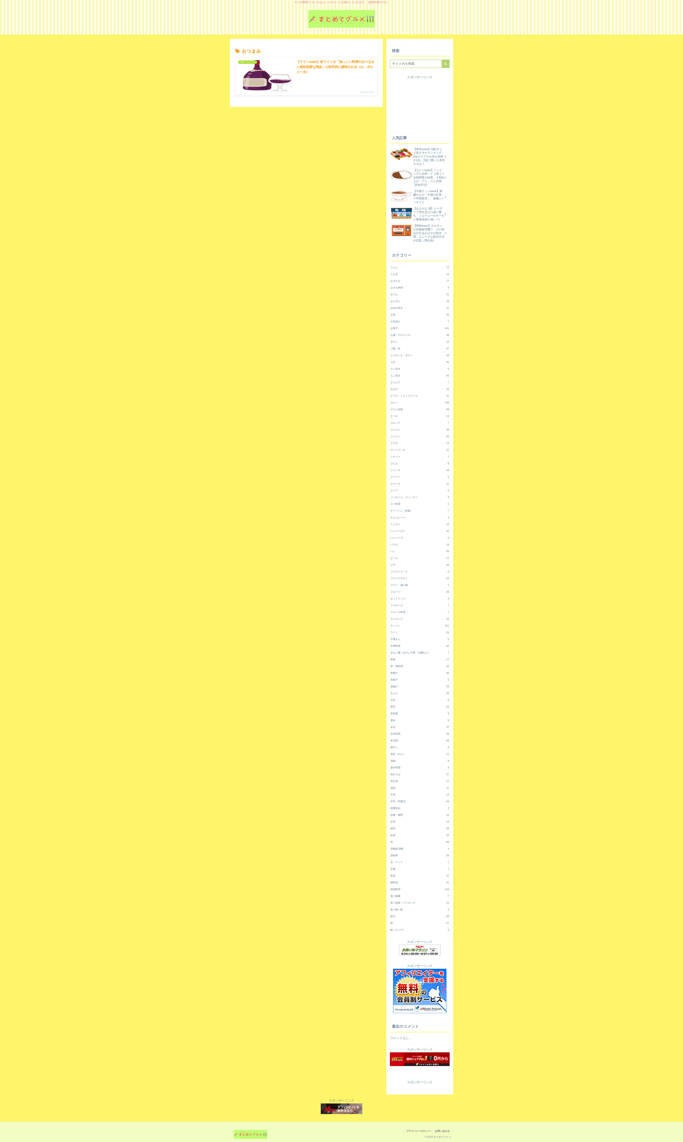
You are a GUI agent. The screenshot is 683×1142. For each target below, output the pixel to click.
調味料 (419, 855)
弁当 (419, 727)
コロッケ (419, 422)
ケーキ (419, 416)
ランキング (419, 618)
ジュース (419, 470)
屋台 (419, 720)
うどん (419, 267)
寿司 (419, 706)
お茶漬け (419, 321)
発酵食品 (419, 808)
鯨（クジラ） (419, 929)
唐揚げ (419, 686)
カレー (419, 402)
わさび (419, 389)
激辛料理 (419, 767)
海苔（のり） (419, 754)
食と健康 (419, 896)
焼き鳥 (419, 781)
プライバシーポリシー (418, 1131)
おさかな (419, 280)
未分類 (419, 740)
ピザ (419, 564)
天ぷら (419, 693)
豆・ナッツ (419, 862)
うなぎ (419, 274)
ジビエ (419, 463)
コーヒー (419, 436)
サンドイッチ (419, 449)
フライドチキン (419, 578)
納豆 (419, 828)
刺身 (419, 659)
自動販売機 (419, 848)
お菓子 (419, 328)
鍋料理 (419, 882)
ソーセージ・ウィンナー (419, 497)
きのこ (419, 341)
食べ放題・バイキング (419, 902)
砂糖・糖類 (419, 814)
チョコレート (419, 517)
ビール (419, 558)
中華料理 (419, 645)
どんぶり (419, 382)
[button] (446, 64)
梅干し (419, 747)
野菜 (419, 875)
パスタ (419, 544)
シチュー (419, 456)
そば (419, 362)
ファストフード (419, 571)
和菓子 (419, 679)
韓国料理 (419, 889)
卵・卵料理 (419, 666)
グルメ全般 (419, 409)
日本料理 (419, 733)
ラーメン (419, 625)
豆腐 (419, 869)
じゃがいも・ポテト (419, 355)
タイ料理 (419, 504)
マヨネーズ (419, 605)
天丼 (419, 700)
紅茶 (419, 821)
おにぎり (419, 301)
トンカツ (419, 524)
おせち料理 (419, 287)
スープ (419, 490)
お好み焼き (419, 307)
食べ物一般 (419, 909)
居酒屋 (419, 713)
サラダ (419, 443)
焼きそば (419, 774)
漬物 (419, 760)
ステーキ (419, 483)
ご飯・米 (419, 348)
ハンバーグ (419, 537)
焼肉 (419, 787)
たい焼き (419, 368)
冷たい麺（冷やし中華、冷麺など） (419, 652)
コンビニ (419, 429)
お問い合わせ (442, 1131)
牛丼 (419, 794)
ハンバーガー (419, 531)
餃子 (419, 916)
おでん (419, 294)
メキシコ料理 (419, 612)
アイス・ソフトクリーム (419, 395)
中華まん (419, 639)
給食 (419, 835)
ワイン (419, 632)
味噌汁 (419, 673)
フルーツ (419, 591)
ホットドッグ (419, 598)
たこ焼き (419, 375)
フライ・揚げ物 (419, 585)
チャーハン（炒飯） (419, 510)
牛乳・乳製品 (419, 801)
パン (419, 551)
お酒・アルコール (419, 335)
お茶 (419, 314)
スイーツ (419, 476)
